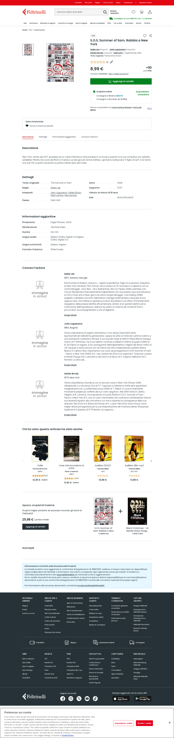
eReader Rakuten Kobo (140, 677)
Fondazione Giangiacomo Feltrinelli (139, 618)
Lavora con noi (28, 613)
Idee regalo (138, 659)
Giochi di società (96, 672)
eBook (24, 674)
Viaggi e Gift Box (140, 669)
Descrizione (28, 136)
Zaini (113, 666)
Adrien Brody (96, 53)
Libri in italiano (28, 659)
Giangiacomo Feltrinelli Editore (139, 610)
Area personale (95, 606)
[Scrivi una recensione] (111, 62)
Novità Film (71, 662)
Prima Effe (71, 622)
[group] (119, 18)
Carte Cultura (50, 617)
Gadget (136, 672)
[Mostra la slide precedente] (23, 461)
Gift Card (88, 3)
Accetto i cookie (144, 723)
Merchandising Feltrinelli (139, 663)
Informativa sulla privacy (118, 619)
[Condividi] (150, 35)
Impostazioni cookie (123, 723)
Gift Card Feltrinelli (52, 613)
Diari (113, 662)
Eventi (118, 3)
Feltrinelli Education (141, 624)
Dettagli (43, 136)
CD (46, 659)
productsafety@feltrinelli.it (91, 585)
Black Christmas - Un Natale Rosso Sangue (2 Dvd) (137, 529)
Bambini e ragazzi (74, 678)
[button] (105, 12)
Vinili (46, 670)
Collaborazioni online (75, 618)
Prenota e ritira (50, 609)
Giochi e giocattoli (96, 659)
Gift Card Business (74, 610)
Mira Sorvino (70, 195)
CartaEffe (78, 3)
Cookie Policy (68, 735)
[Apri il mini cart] (141, 12)
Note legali (28, 547)
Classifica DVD (73, 666)
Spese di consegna (97, 625)
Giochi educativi (96, 669)
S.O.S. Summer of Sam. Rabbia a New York (103, 529)
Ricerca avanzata (114, 12)
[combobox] (81, 12)
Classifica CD (50, 666)
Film (68, 659)
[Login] (149, 12)
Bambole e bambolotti (93, 677)
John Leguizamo (117, 49)
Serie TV (70, 674)
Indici (47, 628)
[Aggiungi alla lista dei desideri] (144, 35)
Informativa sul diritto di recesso (120, 613)
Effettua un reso (95, 613)
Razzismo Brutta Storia (140, 629)
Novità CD (49, 662)
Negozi (97, 3)
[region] (87, 723)
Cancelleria (116, 670)
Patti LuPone (57, 195)
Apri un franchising (75, 603)
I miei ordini (94, 609)
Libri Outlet (26, 662)
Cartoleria (115, 659)
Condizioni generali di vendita (119, 607)
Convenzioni (128, 3)
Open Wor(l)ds (117, 674)
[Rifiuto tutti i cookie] (170, 723)
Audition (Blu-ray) (134, 465)
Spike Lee (95, 49)
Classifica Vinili (51, 678)
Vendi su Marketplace (76, 614)
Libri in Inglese (28, 666)
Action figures (94, 682)
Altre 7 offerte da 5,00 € (118, 74)
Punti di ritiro (108, 3)
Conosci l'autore (89, 136)
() (107, 62)
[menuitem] (25, 23)
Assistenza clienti (145, 3)
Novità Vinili (49, 674)
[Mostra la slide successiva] (151, 461)
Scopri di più (70, 315)
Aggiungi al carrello (123, 81)
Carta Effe (49, 606)
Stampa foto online (53, 632)
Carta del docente (52, 621)
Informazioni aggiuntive (64, 136)
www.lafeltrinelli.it (65, 574)
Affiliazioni (71, 607)
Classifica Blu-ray (74, 670)
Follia (40, 465)
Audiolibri (26, 678)
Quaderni (115, 678)
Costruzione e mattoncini (94, 663)
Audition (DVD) (103, 465)
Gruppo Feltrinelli (140, 606)
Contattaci (93, 621)
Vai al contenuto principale (34, 3)
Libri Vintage (27, 670)
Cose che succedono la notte (71, 467)
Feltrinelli (103, 74)
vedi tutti (118, 53)
